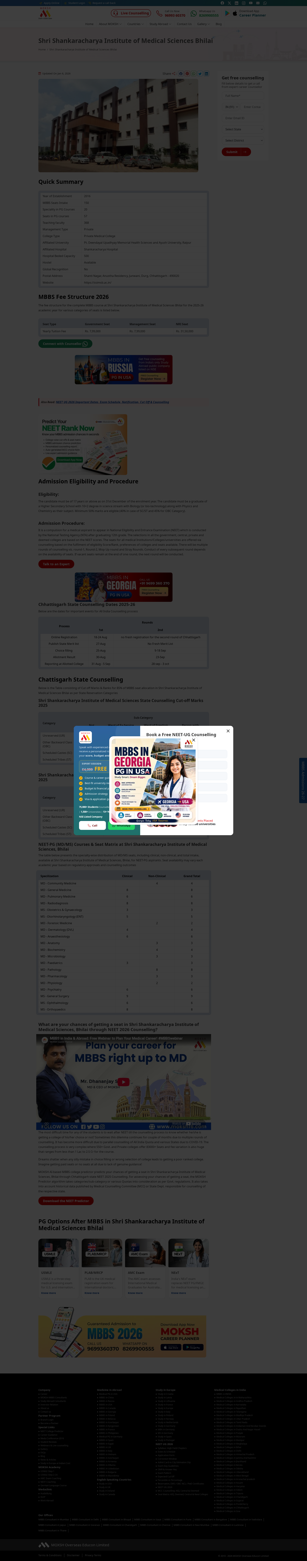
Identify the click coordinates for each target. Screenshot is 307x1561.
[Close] (193, 740)
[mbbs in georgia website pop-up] (153, 780)
